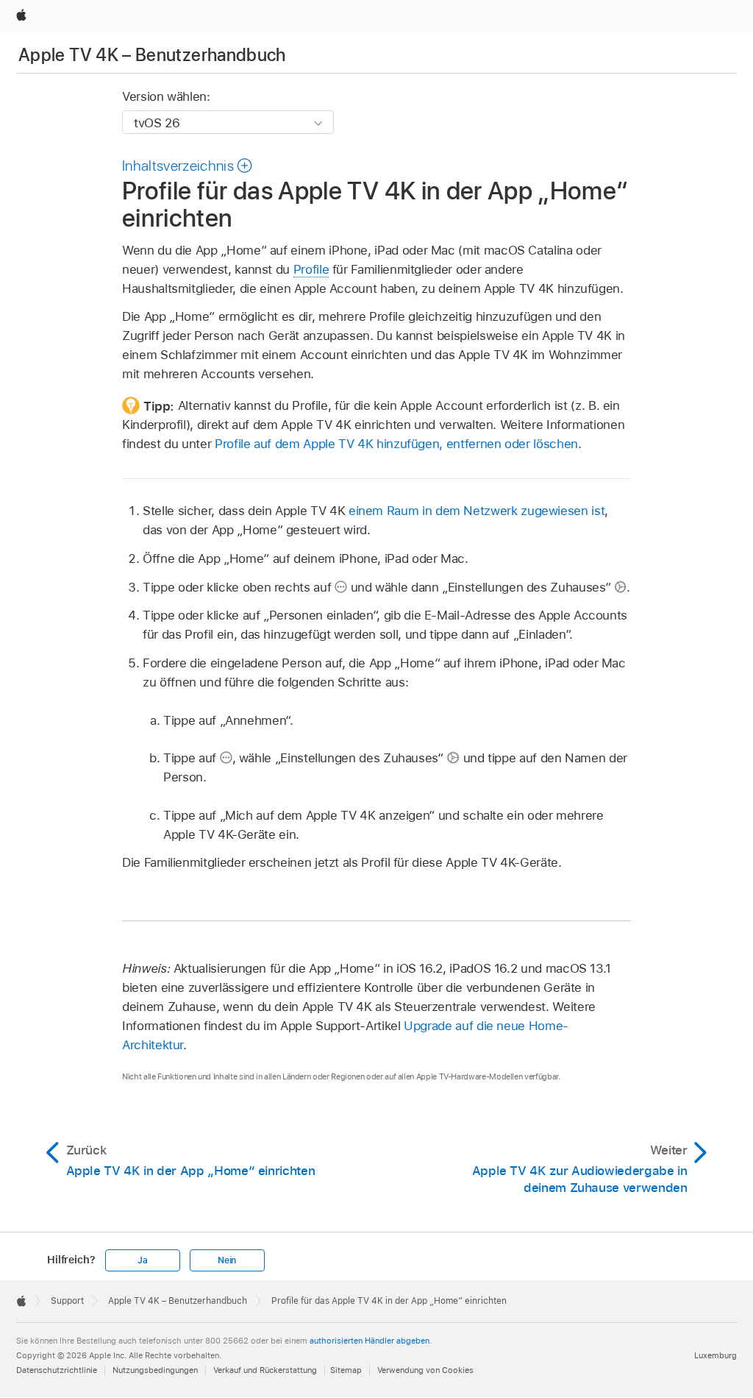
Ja (143, 1260)
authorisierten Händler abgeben (369, 1340)
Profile (311, 269)
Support (67, 1301)
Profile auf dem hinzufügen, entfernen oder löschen (396, 443)
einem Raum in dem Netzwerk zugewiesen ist (476, 510)
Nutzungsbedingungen (155, 1370)
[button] (188, 165)
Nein (227, 1260)
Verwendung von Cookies (425, 1370)
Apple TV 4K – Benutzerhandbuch (152, 54)
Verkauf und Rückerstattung (265, 1370)
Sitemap (346, 1370)
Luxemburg (715, 1355)
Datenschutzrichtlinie (56, 1370)
